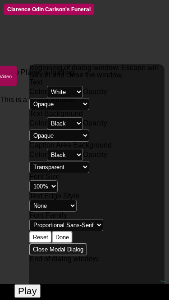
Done (62, 237)
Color (38, 91)
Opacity (95, 91)
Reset (40, 237)
